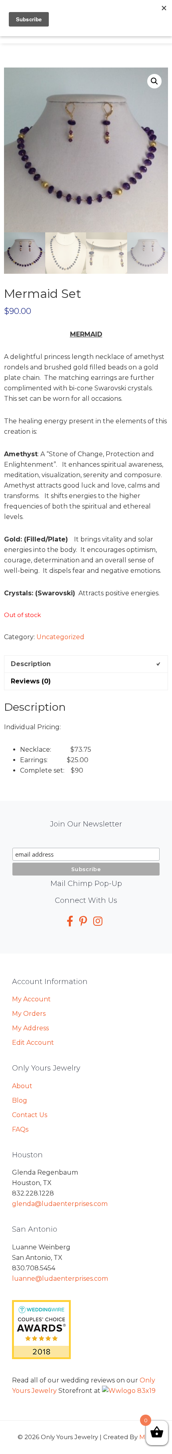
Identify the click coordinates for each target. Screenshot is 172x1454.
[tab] (86, 664)
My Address (30, 1028)
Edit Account (33, 1042)
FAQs (20, 1129)
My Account (31, 999)
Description (31, 664)
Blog (19, 1100)
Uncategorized (60, 637)
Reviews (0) (31, 681)
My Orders (29, 1013)
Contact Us (29, 1115)
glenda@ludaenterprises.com (60, 1204)
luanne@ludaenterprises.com (60, 1278)
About (22, 1086)
